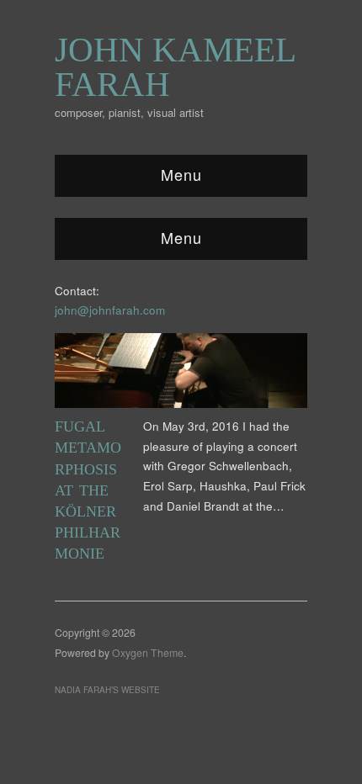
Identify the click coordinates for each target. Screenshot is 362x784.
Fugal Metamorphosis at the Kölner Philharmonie (88, 490)
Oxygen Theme (148, 652)
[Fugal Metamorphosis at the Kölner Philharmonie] (181, 373)
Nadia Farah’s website (107, 690)
